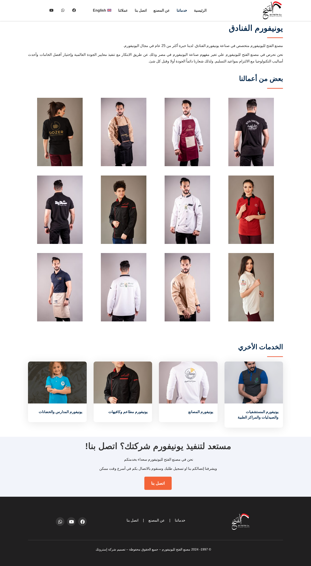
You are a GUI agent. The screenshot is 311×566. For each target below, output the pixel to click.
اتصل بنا (141, 10)
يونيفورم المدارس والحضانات (60, 412)
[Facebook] (82, 521)
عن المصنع (161, 10)
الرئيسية (200, 10)
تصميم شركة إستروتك (110, 549)
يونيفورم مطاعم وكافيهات (128, 412)
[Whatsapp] (60, 521)
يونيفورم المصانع (200, 412)
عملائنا (123, 10)
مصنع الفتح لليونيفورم (176, 549)
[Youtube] (71, 521)
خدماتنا (182, 10)
